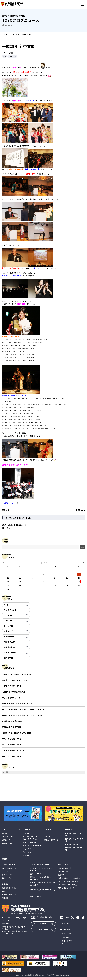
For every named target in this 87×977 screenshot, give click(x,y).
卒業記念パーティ (8, 503)
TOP (5, 35)
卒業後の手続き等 (64, 868)
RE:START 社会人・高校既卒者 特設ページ (41, 869)
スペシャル (8, 620)
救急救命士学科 (10, 642)
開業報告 (61, 875)
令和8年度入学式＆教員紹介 (13, 692)
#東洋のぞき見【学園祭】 (12, 727)
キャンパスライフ (29, 849)
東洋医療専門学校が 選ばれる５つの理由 (30, 838)
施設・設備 (27, 852)
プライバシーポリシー (66, 924)
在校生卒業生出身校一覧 (32, 845)
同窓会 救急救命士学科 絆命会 (69, 881)
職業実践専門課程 (29, 842)
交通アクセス (43, 923)
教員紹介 (26, 855)
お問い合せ (43, 929)
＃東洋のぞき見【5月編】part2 (15, 750)
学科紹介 (5, 829)
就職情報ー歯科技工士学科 (74, 834)
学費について (49, 837)
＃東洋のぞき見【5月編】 (12, 686)
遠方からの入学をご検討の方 (40, 890)
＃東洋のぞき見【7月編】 (12, 738)
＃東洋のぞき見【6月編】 (12, 744)
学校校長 (26, 833)
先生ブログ (8, 631)
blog (4, 56)
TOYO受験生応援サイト (10, 868)
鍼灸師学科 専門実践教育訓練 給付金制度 (41, 878)
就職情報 (69, 829)
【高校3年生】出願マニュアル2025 (16, 733)
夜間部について (35, 874)
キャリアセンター (11, 610)
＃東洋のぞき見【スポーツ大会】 (15, 680)
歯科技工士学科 (10, 652)
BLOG (13, 35)
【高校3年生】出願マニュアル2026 (16, 674)
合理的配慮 (66, 929)
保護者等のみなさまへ (10, 888)
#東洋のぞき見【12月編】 (13, 721)
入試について (49, 833)
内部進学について (64, 871)
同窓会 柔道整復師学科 (66, 888)
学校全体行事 (12, 56)
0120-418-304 (45, 917)
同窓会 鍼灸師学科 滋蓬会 (67, 885)
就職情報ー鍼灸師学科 (73, 844)
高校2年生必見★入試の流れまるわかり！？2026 (22, 715)
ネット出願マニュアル (11, 697)
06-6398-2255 (11, 923)
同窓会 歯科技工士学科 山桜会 (69, 878)
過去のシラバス (67, 942)
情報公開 (65, 937)
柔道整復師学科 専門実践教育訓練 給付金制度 (42, 884)
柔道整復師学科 (10, 647)
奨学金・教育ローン (51, 840)
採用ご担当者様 (35, 896)
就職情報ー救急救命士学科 (74, 840)
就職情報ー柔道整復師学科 (74, 849)
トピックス (8, 626)
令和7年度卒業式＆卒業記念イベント (17, 703)
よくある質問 (67, 933)
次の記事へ (80, 510)
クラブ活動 (8, 615)
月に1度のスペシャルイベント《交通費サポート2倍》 (24, 709)
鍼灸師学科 (8, 658)
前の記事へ (6, 510)
